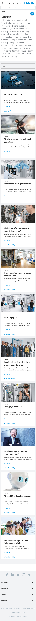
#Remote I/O (8, 111)
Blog (3, 11)
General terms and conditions (29, 608)
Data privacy (9, 608)
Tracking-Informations (15, 612)
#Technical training (9, 245)
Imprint (2, 608)
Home (24, 612)
